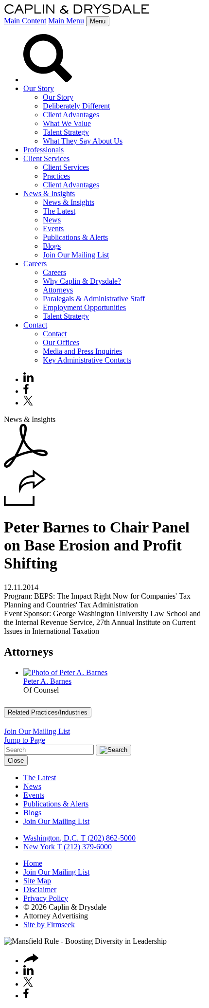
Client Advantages (71, 114)
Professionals (43, 150)
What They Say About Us (82, 141)
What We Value (67, 123)
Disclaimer (39, 889)
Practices (56, 176)
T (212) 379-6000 (83, 847)
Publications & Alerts (75, 237)
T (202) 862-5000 (107, 838)
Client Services (46, 158)
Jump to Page (24, 740)
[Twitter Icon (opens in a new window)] (28, 403)
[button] (25, 503)
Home (32, 863)
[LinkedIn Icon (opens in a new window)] (28, 379)
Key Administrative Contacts (87, 360)
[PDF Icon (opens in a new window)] (26, 465)
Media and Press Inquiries (82, 351)
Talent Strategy (66, 132)
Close (16, 760)
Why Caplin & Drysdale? (82, 281)
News (52, 220)
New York (39, 847)
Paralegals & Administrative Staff (94, 298)
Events (53, 228)
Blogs (52, 246)
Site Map (37, 881)
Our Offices (61, 342)
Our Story (38, 88)
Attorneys (58, 290)
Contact (35, 325)
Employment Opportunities (84, 307)
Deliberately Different (76, 106)
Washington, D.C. (51, 838)
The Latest (59, 211)
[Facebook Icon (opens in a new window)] (26, 391)
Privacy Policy (45, 898)
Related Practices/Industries (47, 712)
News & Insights (49, 193)
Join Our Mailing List (76, 255)
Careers (35, 263)
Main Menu (66, 21)
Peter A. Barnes (47, 681)
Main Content (25, 21)
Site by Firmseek (49, 924)
